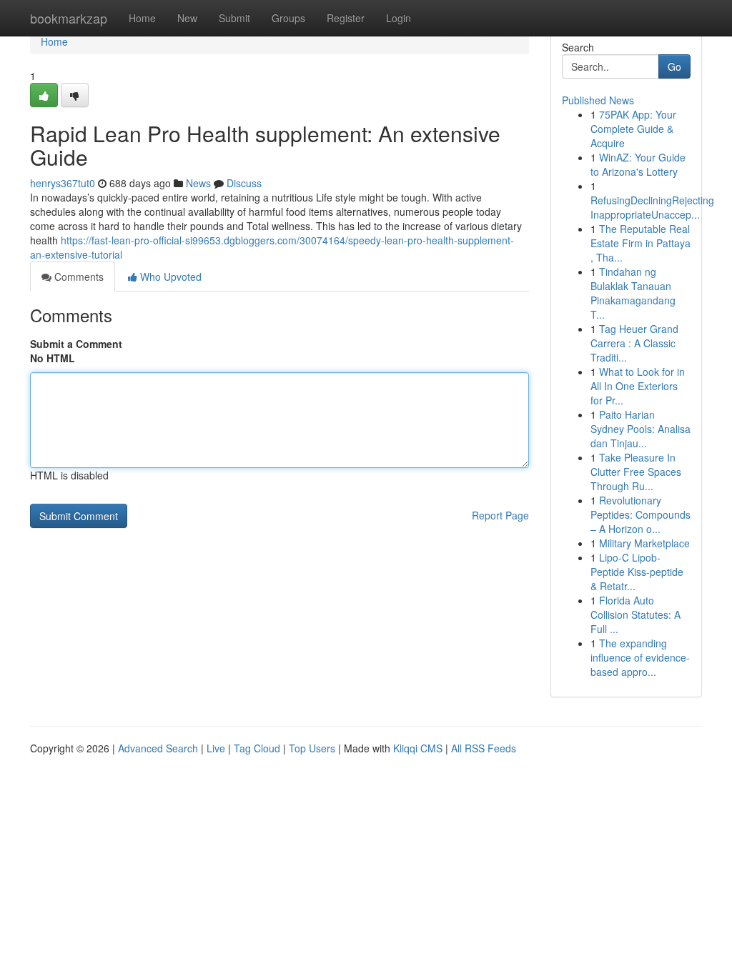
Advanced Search (158, 748)
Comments (77, 276)
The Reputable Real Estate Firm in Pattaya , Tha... (640, 242)
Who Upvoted (169, 276)
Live (216, 748)
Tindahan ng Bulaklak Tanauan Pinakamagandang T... (633, 293)
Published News (598, 100)
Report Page (500, 515)
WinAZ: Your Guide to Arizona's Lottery (638, 164)
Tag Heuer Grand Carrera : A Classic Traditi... (634, 343)
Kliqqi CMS (417, 748)
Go (674, 66)
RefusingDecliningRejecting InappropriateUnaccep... (652, 207)
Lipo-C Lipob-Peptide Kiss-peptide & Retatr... (636, 571)
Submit (234, 18)
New (187, 18)
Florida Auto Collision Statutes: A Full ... (635, 614)
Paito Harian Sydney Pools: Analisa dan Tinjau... (640, 428)
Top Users (312, 748)
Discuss (244, 183)
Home (142, 18)
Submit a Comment (76, 344)
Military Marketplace (644, 543)
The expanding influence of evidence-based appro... (640, 657)
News (198, 183)
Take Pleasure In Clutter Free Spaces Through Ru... (635, 471)
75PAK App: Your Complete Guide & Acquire (633, 128)
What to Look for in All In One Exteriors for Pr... (637, 385)
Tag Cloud (257, 748)
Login (398, 18)
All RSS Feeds (483, 748)
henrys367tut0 (62, 183)
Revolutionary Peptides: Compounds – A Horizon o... (640, 514)
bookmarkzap (68, 18)
